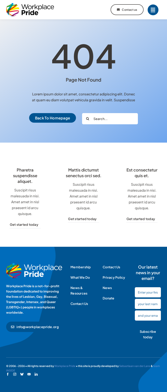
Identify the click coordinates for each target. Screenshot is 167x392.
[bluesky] (21, 374)
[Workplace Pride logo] (30, 4)
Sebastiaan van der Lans (134, 366)
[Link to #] (153, 9)
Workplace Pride (65, 366)
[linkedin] (36, 374)
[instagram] (14, 374)
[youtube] (29, 374)
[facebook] (7, 374)
